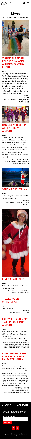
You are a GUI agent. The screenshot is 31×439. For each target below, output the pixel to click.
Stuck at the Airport (15, 404)
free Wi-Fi (22, 339)
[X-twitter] (13, 428)
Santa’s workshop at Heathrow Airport (14, 128)
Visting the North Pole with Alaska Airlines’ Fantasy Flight (13, 63)
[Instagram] (17, 428)
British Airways (10, 203)
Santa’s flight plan (14, 189)
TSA (28, 313)
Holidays (26, 96)
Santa (27, 164)
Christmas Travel (15, 313)
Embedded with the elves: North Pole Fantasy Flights (14, 356)
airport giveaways (18, 292)
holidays (21, 164)
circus (18, 343)
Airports (11, 290)
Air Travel (18, 388)
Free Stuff (18, 290)
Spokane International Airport (18, 347)
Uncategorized (24, 159)
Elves (20, 100)
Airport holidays (10, 162)
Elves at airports (13, 279)
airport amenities (9, 343)
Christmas (14, 100)
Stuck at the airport (6, 3)
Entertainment (13, 339)
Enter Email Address (9, 416)
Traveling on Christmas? (10, 300)
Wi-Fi (27, 341)
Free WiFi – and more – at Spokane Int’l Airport (15, 322)
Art (6, 339)
